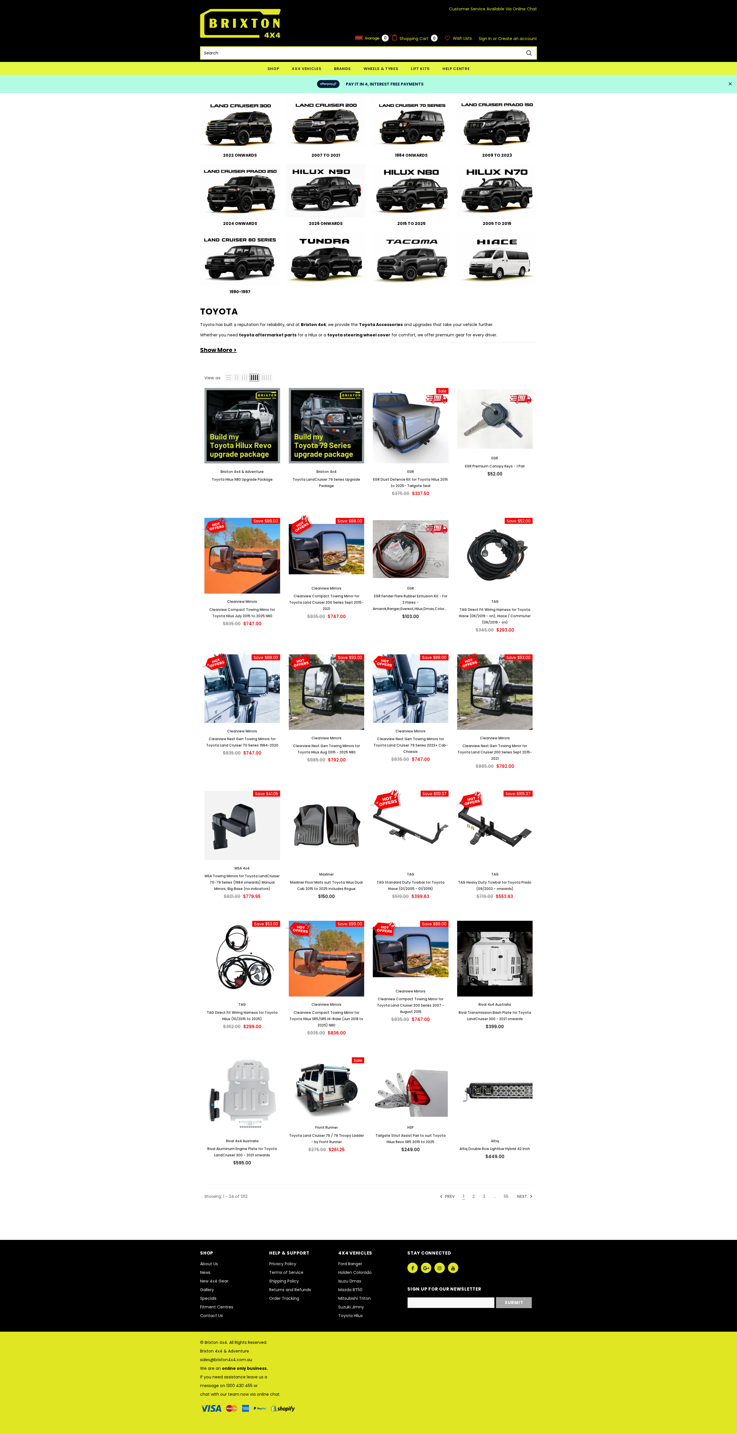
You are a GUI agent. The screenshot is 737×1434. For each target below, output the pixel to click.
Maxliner (326, 874)
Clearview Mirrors (242, 601)
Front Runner (326, 1127)
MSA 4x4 (242, 868)
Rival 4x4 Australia (494, 1004)
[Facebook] (412, 1268)
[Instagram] (439, 1268)
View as (212, 378)
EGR (410, 471)
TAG (495, 601)
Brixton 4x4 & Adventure (242, 471)
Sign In (486, 38)
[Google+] (426, 1268)
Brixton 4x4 (326, 471)
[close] (730, 84)
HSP (410, 1127)
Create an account (517, 38)
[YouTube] (453, 1268)
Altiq (495, 1141)
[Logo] (240, 23)
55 (506, 1196)
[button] (372, 37)
